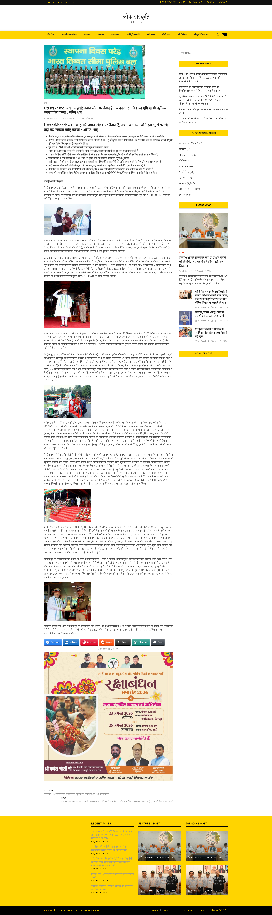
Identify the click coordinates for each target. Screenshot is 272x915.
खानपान (101, 34)
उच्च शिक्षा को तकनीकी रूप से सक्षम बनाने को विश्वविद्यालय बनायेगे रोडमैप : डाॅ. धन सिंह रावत (199, 89)
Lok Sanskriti (51, 118)
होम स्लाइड (183, 195)
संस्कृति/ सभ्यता (201, 34)
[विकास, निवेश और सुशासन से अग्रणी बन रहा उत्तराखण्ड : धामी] (185, 318)
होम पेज (50, 34)
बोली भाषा (166, 34)
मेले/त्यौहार (182, 34)
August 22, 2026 (203, 271)
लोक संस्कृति (136, 16)
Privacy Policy (167, 1)
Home (155, 910)
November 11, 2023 (71, 118)
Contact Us (195, 1)
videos (223, 1)
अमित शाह (89, 118)
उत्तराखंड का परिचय (69, 34)
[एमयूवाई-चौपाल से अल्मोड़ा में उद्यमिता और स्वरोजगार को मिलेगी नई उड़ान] (185, 332)
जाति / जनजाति (133, 34)
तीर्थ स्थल (151, 34)
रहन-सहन (115, 34)
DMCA (182, 1)
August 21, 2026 (220, 341)
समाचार (87, 34)
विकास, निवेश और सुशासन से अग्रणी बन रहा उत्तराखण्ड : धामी (203, 111)
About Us (210, 1)
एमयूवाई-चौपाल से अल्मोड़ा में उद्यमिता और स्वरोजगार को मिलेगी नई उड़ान (202, 120)
